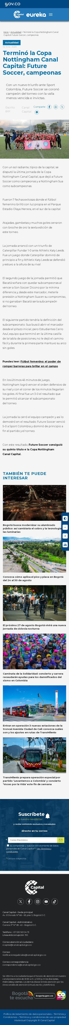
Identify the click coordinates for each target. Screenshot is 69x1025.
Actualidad (11, 42)
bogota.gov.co (44, 996)
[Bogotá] (21, 995)
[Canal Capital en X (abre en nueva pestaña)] (20, 904)
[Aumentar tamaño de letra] (65, 536)
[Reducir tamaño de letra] (65, 527)
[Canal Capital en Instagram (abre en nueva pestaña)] (37, 904)
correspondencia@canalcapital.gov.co (22, 965)
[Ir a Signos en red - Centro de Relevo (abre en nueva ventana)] (65, 545)
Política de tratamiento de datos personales (27, 1014)
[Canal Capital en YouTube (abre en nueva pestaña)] (46, 904)
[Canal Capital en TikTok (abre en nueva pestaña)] (55, 904)
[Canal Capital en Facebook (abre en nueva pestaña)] (29, 904)
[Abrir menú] (50, 14)
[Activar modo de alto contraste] (65, 518)
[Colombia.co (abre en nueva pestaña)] (61, 995)
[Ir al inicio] (34, 887)
